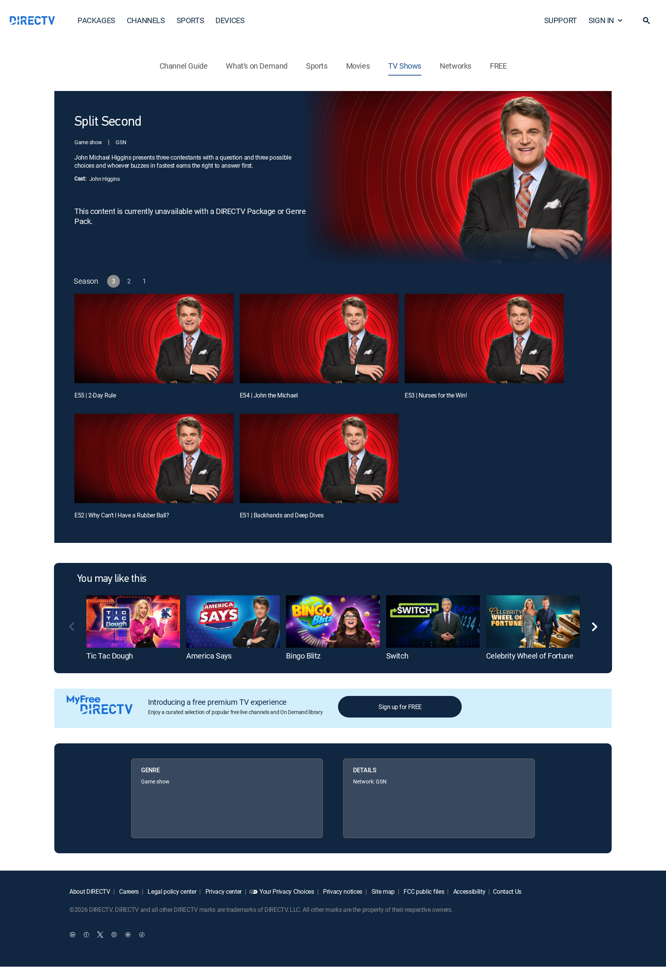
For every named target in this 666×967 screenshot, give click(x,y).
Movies (358, 66)
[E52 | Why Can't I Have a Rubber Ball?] (154, 458)
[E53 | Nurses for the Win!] (484, 338)
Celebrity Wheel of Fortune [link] (530, 655)
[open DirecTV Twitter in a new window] (100, 935)
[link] (133, 621)
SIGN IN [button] (601, 20)
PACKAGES (96, 20)
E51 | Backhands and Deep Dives (282, 515)
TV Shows (404, 66)
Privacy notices (341, 891)
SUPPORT (560, 20)
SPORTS (190, 20)
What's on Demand (257, 66)
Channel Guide (184, 66)
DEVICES (229, 20)
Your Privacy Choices (286, 891)
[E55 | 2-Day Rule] (154, 338)
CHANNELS (146, 20)
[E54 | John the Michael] (319, 338)
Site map (382, 891)
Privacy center (223, 891)
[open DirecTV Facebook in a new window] (86, 935)
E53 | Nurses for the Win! (436, 395)
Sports (317, 66)
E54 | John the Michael (269, 395)
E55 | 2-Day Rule (95, 395)
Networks (455, 66)
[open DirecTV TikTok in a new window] (142, 935)
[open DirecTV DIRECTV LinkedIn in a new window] (72, 935)
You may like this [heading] (111, 579)
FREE (498, 66)
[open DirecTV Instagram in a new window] (114, 935)
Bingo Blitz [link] (303, 655)
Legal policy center (171, 891)
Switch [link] (397, 655)
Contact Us (507, 891)
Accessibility (469, 891)
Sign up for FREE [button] (399, 707)
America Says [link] (208, 655)
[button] (646, 20)
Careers (128, 891)
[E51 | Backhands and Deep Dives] (319, 458)
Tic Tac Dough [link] (109, 655)
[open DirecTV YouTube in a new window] (128, 935)
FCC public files (423, 891)
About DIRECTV (89, 891)
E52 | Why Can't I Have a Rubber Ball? (121, 515)
